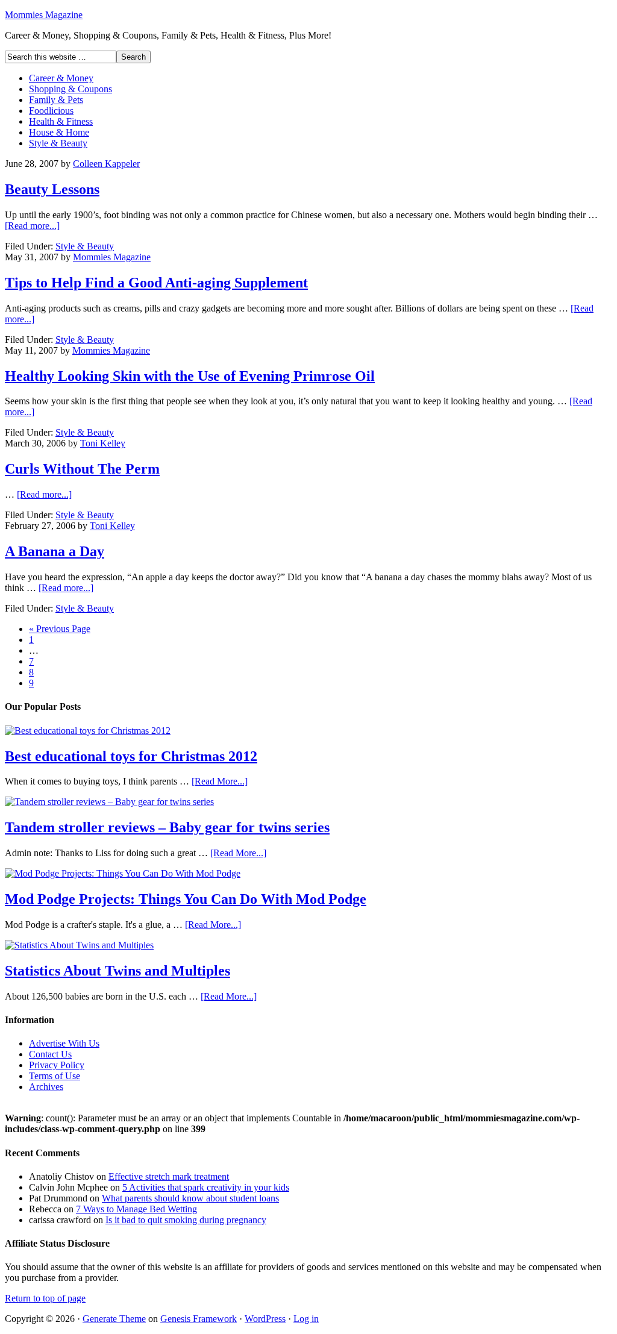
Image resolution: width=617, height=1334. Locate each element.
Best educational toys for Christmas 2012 (131, 756)
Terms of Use (54, 1076)
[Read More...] (220, 781)
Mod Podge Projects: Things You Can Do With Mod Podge (185, 899)
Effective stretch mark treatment (168, 1176)
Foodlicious (51, 110)
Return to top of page (45, 1298)
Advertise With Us (64, 1043)
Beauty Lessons (52, 189)
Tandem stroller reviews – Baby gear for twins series (167, 827)
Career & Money (61, 78)
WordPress (265, 1319)
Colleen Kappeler (106, 163)
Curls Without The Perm (82, 469)
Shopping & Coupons (70, 89)
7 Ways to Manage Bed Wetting (136, 1209)
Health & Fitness (61, 121)
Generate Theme (114, 1319)
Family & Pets (56, 100)
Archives (46, 1087)
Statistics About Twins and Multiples (117, 971)
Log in (306, 1319)
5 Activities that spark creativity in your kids (205, 1187)
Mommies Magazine (44, 15)
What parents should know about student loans (190, 1198)
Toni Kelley (102, 443)
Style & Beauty (58, 143)
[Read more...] (32, 226)
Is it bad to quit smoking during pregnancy (185, 1220)
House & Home (59, 132)
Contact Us (50, 1054)
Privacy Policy (56, 1065)
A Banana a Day (54, 551)
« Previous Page (59, 629)
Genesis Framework (198, 1319)
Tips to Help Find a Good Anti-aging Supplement (156, 282)
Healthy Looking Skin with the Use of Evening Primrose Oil (190, 376)
